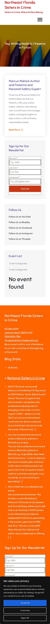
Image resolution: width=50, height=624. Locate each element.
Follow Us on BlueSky (19, 222)
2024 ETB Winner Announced (22, 386)
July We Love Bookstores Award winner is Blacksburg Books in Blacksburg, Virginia (24, 438)
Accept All (25, 603)
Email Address (14, 177)
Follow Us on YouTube (20, 216)
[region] (25, 600)
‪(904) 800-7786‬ (12, 336)
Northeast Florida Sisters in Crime (20, 5)
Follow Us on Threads (19, 239)
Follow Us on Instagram (21, 233)
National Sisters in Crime (26, 378)
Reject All (25, 618)
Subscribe (25, 189)
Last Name (13, 168)
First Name (13, 158)
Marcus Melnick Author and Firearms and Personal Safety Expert (25, 85)
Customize (25, 610)
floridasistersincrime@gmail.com (21, 340)
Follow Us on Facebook (20, 228)
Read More (14, 129)
